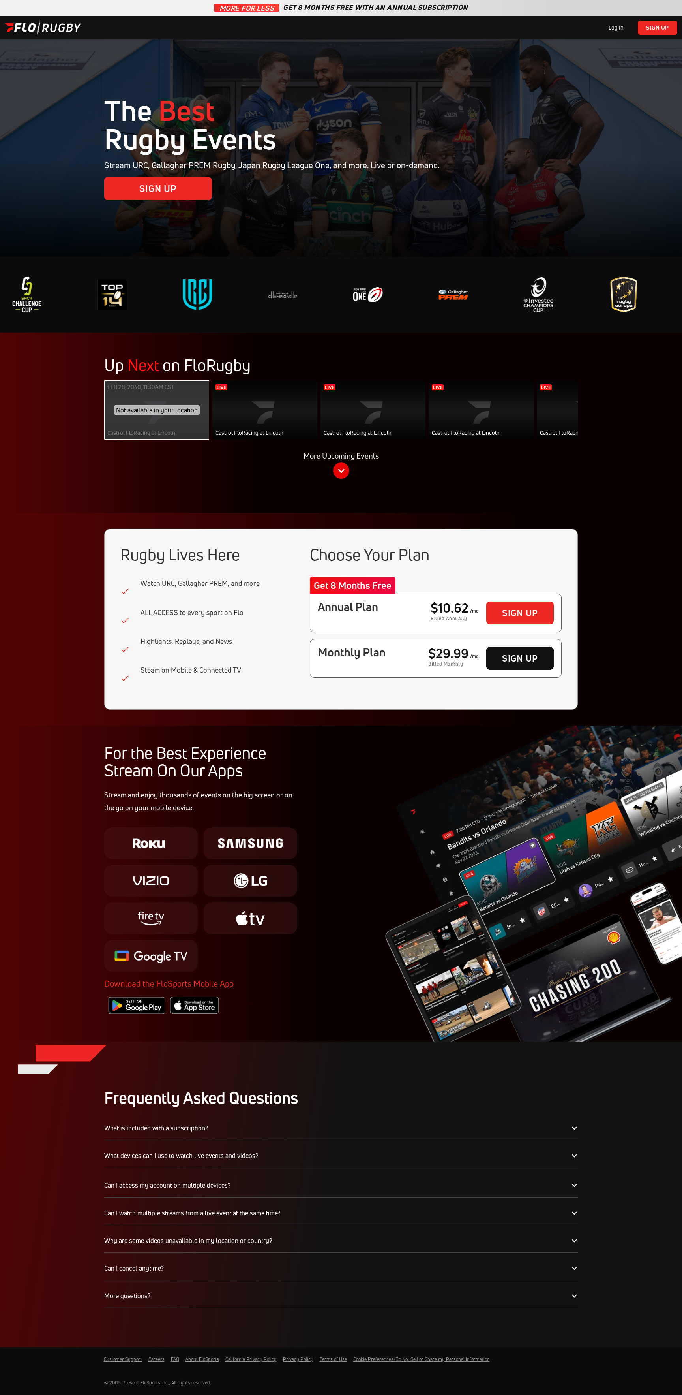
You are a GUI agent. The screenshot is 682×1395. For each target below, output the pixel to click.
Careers (156, 1359)
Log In (616, 27)
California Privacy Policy (251, 1359)
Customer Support (123, 1359)
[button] (341, 466)
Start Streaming (265, 418)
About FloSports (202, 1359)
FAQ (175, 1359)
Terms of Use (333, 1359)
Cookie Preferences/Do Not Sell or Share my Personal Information (421, 1359)
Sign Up (657, 27)
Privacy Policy (298, 1359)
